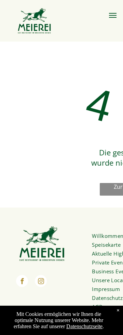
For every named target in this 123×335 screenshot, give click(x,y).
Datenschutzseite (84, 326)
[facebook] (22, 282)
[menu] (113, 15)
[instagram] (41, 282)
